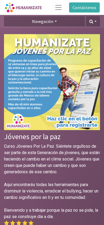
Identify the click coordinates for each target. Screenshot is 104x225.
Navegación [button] (42, 21)
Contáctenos (84, 7)
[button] (93, 21)
